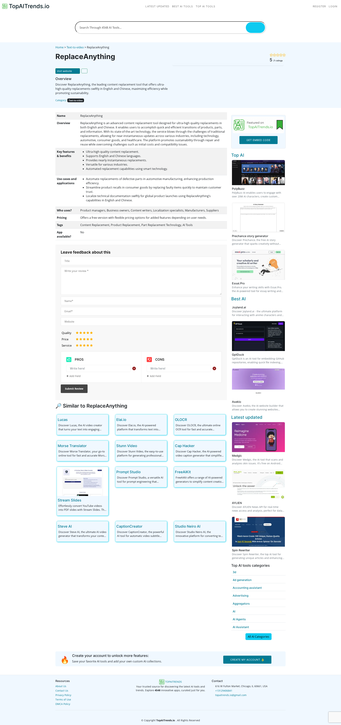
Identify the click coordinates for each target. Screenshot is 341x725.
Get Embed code (258, 140)
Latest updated (246, 417)
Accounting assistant (247, 587)
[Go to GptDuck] (246, 355)
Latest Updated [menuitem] (157, 6)
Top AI (237, 155)
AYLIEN (237, 503)
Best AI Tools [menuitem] (182, 6)
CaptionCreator (129, 526)
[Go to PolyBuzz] (246, 189)
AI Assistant (241, 627)
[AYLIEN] (258, 484)
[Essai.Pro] (258, 264)
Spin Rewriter (241, 550)
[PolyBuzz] (258, 172)
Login (333, 6)
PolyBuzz (238, 188)
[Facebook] (165, 713)
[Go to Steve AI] (74, 526)
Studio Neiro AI (187, 526)
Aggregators (241, 603)
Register (319, 6)
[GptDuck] (258, 336)
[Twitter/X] (171, 713)
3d (234, 572)
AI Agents (239, 619)
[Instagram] (176, 713)
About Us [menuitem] (60, 686)
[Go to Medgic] (244, 456)
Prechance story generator (250, 236)
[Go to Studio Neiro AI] (203, 526)
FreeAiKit (183, 472)
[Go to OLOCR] (189, 420)
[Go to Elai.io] (129, 420)
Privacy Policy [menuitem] (63, 695)
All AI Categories (258, 637)
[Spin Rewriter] (258, 531)
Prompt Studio (128, 472)
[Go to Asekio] (243, 402)
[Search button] (255, 27)
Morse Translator (72, 446)
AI (234, 611)
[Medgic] (258, 437)
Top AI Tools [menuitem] (205, 6)
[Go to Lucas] (70, 420)
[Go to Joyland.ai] (248, 307)
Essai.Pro (238, 283)
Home (59, 47)
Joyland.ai (239, 307)
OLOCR (181, 420)
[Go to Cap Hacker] (197, 446)
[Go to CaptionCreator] (145, 526)
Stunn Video (126, 446)
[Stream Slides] (82, 481)
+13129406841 (223, 690)
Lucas (63, 420)
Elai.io (121, 420)
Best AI (238, 298)
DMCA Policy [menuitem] (62, 704)
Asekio (236, 401)
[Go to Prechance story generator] (270, 236)
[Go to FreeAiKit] (193, 472)
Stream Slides (69, 500)
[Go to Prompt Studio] (143, 472)
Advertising (240, 595)
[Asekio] (258, 383)
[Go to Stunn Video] (140, 446)
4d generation (242, 580)
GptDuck (238, 354)
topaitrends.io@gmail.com (231, 695)
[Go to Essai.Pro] (246, 283)
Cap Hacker (185, 446)
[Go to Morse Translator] (89, 446)
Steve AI (65, 526)
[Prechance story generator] (258, 217)
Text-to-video (75, 47)
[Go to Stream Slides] (84, 500)
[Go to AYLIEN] (244, 503)
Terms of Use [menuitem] (63, 699)
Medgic (237, 455)
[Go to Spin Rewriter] (252, 550)
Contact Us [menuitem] (61, 690)
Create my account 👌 (247, 659)
